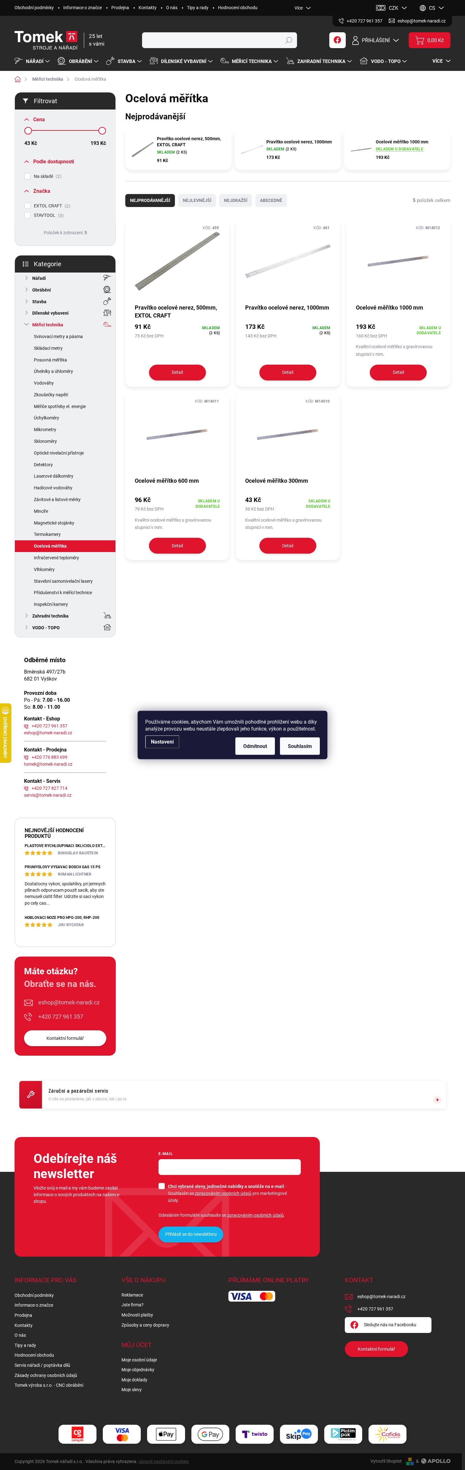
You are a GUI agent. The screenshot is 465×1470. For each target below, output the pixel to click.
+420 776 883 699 (49, 757)
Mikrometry (45, 429)
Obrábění (41, 289)
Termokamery (47, 534)
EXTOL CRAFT (51, 206)
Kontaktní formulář (65, 1038)
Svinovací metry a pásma (58, 336)
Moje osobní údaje (139, 1359)
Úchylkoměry (46, 417)
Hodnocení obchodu (237, 7)
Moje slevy (131, 1389)
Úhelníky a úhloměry (53, 371)
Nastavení (162, 742)
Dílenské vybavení (50, 313)
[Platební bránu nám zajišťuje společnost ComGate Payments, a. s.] (77, 1434)
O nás (171, 7)
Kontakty (148, 7)
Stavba (39, 301)
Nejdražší (235, 200)
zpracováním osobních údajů (223, 1193)
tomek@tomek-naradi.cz (48, 764)
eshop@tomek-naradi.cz (48, 732)
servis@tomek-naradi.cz (47, 795)
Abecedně (271, 200)
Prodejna (120, 7)
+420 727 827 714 (49, 788)
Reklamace (132, 1294)
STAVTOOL (48, 215)
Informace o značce (82, 7)
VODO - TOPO (46, 627)
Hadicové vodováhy (53, 487)
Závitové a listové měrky (57, 499)
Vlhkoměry (44, 569)
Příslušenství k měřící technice (63, 592)
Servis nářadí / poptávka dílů (42, 1365)
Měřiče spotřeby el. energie (60, 406)
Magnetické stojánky (54, 522)
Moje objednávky (137, 1369)
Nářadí (39, 278)
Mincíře (41, 511)
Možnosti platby (137, 1314)
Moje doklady (134, 1379)
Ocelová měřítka (50, 546)
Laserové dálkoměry (53, 476)
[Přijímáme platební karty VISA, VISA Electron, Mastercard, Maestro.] (121, 1434)
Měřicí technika (47, 324)
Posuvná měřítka (50, 359)
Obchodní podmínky (34, 7)
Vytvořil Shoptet (386, 1461)
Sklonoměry (45, 441)
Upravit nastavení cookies (164, 1461)
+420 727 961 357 (49, 725)
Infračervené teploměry (56, 557)
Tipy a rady (197, 7)
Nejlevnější (197, 200)
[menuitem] (33, 61)
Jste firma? (132, 1304)
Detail (177, 372)
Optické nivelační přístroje (59, 452)
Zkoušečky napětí (51, 394)
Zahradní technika (50, 616)
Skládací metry (48, 348)
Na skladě (47, 176)
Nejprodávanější (150, 200)
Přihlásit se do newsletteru (191, 1234)
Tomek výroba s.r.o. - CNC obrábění (49, 1385)
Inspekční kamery (51, 604)
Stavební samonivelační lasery (63, 581)
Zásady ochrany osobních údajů (46, 1375)
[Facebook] (337, 40)
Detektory (43, 464)
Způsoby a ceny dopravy (145, 1325)
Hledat (288, 40)
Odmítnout (255, 746)
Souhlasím (300, 746)
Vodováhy (44, 383)
